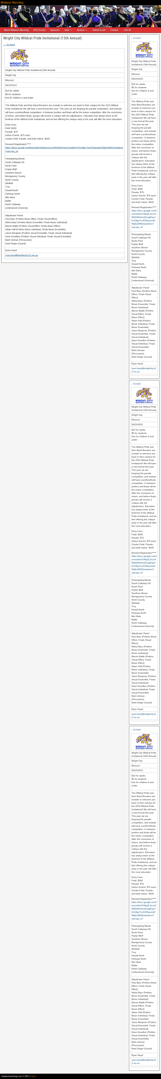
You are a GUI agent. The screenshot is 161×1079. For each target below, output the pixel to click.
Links (66, 30)
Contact (114, 30)
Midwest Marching (12, 2)
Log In (33, 1076)
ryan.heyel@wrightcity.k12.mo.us (21, 255)
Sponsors (55, 30)
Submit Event (98, 30)
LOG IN (127, 30)
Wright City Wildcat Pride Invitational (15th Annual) (42, 38)
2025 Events (39, 30)
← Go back (9, 44)
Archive (81, 30)
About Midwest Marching (16, 30)
